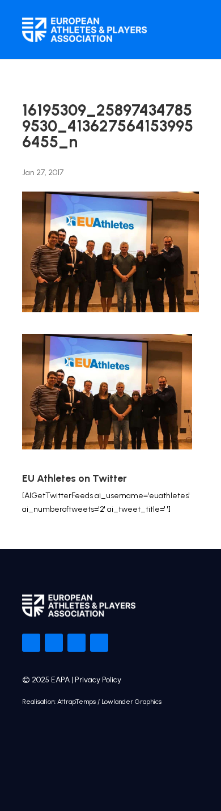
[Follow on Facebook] (31, 643)
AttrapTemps (76, 702)
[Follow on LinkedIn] (99, 643)
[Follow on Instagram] (76, 643)
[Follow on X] (54, 643)
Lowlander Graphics (131, 702)
